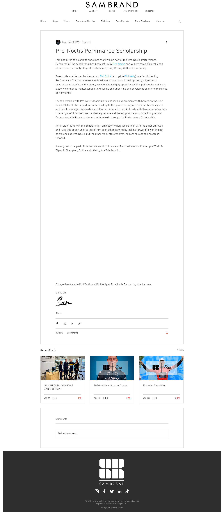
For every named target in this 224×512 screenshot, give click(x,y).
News (66, 21)
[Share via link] (79, 323)
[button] (179, 21)
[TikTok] (127, 491)
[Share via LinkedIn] (72, 323)
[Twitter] (112, 491)
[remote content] (112, 217)
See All (180, 350)
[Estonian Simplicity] (161, 368)
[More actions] (166, 42)
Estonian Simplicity (154, 385)
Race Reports (122, 21)
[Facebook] (104, 491)
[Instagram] (96, 491)
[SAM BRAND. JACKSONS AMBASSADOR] (63, 368)
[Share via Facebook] (57, 323)
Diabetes (105, 21)
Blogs (55, 21)
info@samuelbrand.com (112, 508)
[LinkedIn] (119, 491)
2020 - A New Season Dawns (110, 385)
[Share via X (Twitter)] (64, 323)
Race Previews (142, 21)
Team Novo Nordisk (85, 21)
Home (43, 21)
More (158, 21)
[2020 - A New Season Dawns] (112, 368)
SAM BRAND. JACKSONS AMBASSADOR (58, 387)
